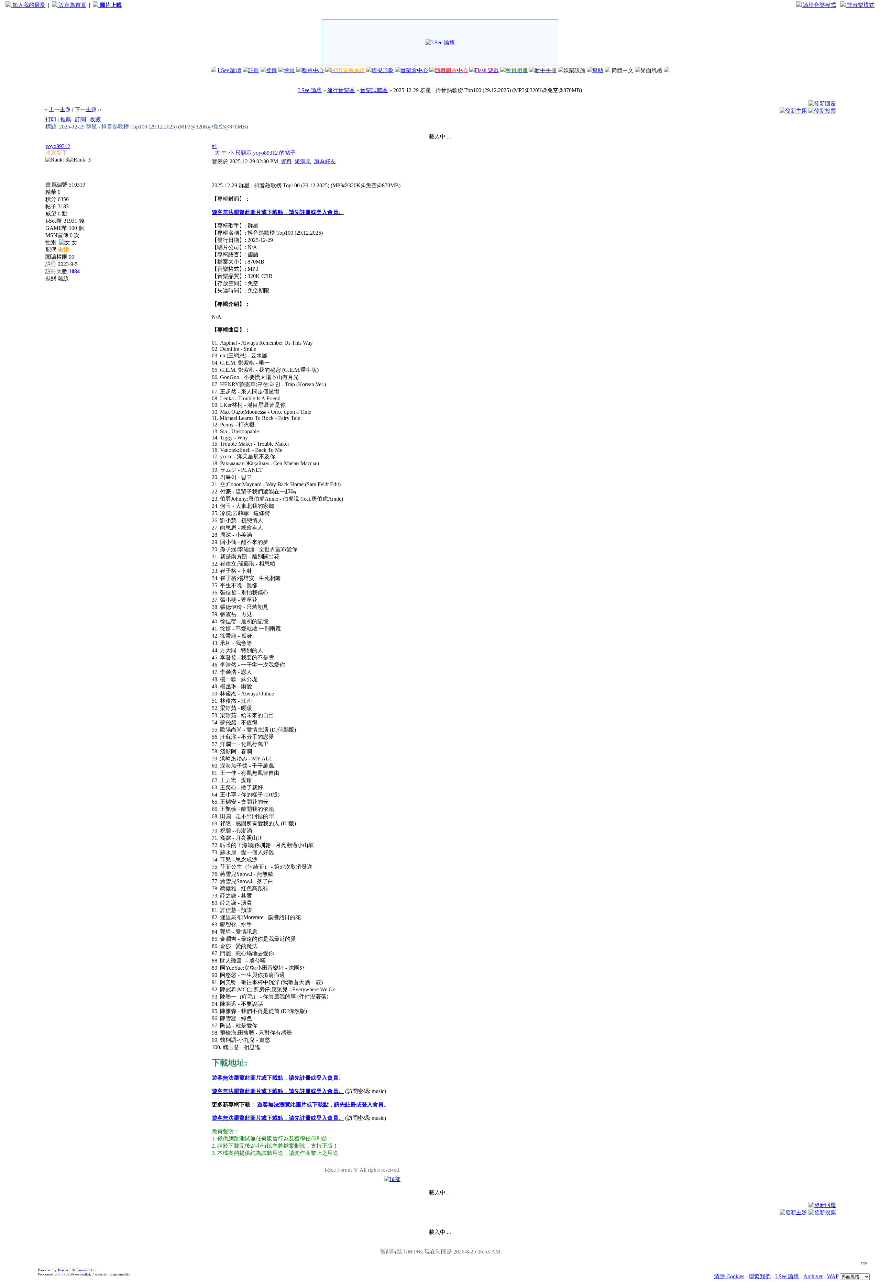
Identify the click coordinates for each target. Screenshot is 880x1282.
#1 (214, 146)
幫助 (597, 70)
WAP (832, 1276)
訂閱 (80, 119)
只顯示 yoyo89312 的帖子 (265, 153)
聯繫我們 (760, 1276)
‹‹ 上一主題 (57, 109)
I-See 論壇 (229, 70)
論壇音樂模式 (819, 5)
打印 (50, 119)
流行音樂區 (341, 90)
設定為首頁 (71, 5)
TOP (864, 1263)
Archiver (813, 1276)
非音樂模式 (860, 5)
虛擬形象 (383, 70)
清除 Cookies (729, 1276)
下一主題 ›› (88, 109)
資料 (286, 161)
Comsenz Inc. (86, 1270)
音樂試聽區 (374, 90)
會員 (289, 70)
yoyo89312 (57, 146)
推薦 (65, 119)
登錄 (271, 70)
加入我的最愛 (28, 5)
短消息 (303, 161)
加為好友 (325, 161)
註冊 (253, 70)
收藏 (95, 119)
